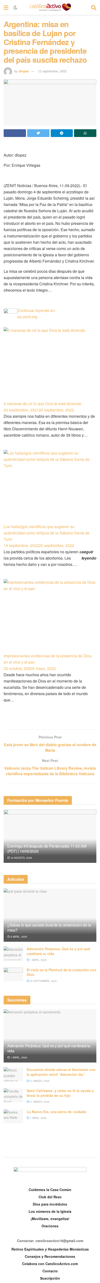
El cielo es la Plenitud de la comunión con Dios (61, 972)
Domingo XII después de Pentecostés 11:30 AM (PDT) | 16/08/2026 (46, 848)
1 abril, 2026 (38, 960)
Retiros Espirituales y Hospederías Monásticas (50, 1249)
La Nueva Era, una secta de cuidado (56, 1111)
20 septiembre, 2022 (43, 981)
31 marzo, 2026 (39, 1081)
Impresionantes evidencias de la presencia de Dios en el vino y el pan (48, 659)
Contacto (50, 1270)
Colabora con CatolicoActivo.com (50, 1263)
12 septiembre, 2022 (52, 71)
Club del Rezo (50, 1196)
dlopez (24, 71)
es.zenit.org (27, 316)
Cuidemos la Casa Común (50, 1189)
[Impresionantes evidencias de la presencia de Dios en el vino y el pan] (50, 616)
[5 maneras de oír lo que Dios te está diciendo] (50, 364)
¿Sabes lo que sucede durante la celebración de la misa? (49, 927)
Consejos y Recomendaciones (50, 1256)
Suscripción (50, 1278)
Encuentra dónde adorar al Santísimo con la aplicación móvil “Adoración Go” (61, 1072)
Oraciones (50, 1225)
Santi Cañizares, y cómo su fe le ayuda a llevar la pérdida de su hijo (60, 1093)
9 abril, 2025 (18, 936)
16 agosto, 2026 (21, 857)
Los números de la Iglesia (50, 1211)
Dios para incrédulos (50, 1204)
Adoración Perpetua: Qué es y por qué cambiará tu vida (58, 951)
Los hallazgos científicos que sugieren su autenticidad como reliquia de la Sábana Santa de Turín (47, 533)
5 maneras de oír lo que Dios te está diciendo (42, 403)
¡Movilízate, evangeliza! (50, 1218)
